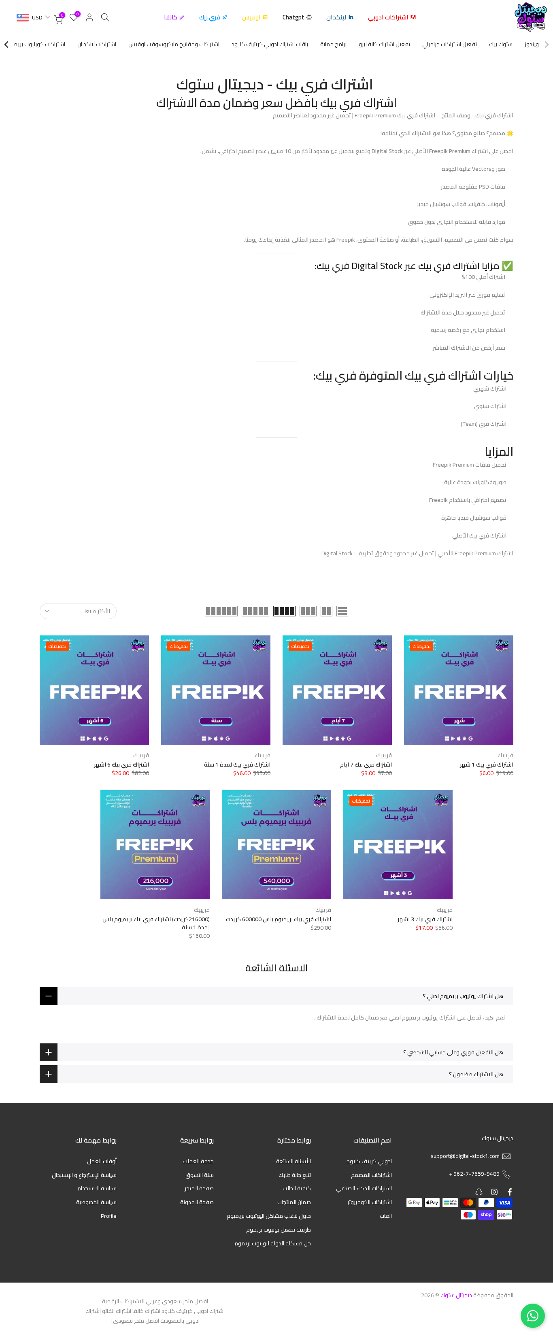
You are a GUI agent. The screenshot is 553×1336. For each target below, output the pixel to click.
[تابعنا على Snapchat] (479, 1192)
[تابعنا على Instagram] (494, 1192)
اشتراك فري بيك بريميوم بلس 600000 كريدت (278, 919)
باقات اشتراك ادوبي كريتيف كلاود (270, 44)
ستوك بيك (501, 44)
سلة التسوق (199, 1175)
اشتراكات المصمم (371, 1175)
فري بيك (209, 17)
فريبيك (505, 755)
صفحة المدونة (197, 1202)
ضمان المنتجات (294, 1202)
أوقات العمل (102, 1161)
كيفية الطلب (297, 1188)
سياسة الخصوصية (96, 1202)
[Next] (7, 44)
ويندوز (532, 44)
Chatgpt (293, 17)
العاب (386, 1216)
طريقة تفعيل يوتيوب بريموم (278, 1229)
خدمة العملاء (198, 1161)
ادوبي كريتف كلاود (369, 1161)
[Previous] (546, 44)
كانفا (170, 17)
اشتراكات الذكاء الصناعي (364, 1188)
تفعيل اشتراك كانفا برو (384, 44)
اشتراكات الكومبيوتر (369, 1202)
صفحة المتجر (199, 1188)
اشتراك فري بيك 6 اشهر (121, 764)
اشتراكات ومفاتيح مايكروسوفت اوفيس (173, 44)
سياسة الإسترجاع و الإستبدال (84, 1175)
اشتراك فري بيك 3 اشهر (425, 919)
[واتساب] (533, 1316)
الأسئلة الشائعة (293, 1161)
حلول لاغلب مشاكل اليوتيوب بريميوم (269, 1216)
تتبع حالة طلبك (295, 1175)
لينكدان (336, 17)
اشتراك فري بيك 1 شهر (486, 764)
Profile (109, 1216)
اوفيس (251, 17)
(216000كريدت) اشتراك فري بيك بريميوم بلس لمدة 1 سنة (156, 923)
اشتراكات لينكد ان (96, 44)
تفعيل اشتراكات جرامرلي (449, 44)
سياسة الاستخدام (97, 1188)
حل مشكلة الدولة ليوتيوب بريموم (272, 1243)
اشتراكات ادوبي (388, 17)
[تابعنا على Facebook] (509, 1192)
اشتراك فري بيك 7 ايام (366, 764)
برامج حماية (333, 44)
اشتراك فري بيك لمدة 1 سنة (237, 764)
